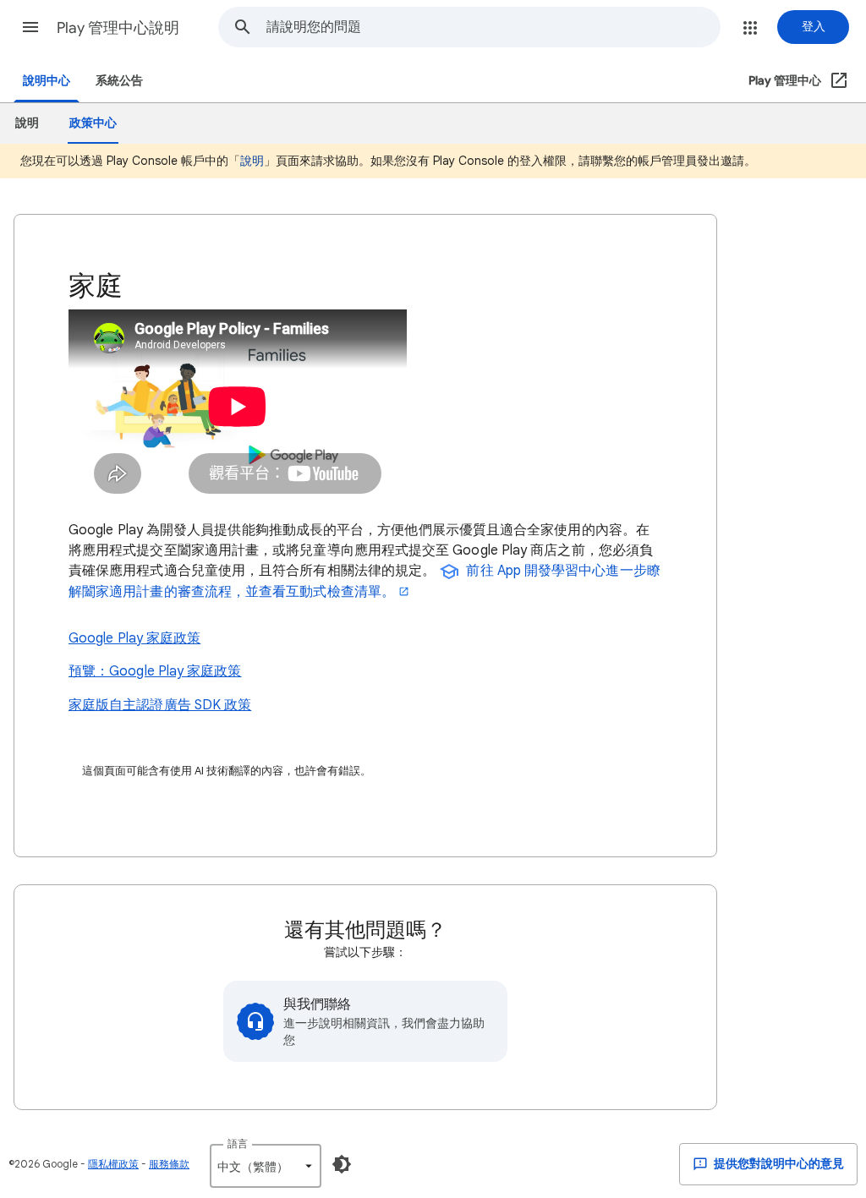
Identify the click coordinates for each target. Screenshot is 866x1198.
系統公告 (119, 81)
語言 (237, 1143)
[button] (30, 27)
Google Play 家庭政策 (134, 638)
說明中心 (46, 81)
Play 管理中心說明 (118, 28)
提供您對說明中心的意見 (777, 1164)
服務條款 (169, 1163)
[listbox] (265, 1166)
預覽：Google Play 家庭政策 (155, 671)
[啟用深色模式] (341, 1164)
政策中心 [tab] (93, 123)
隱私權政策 (113, 1163)
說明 (252, 160)
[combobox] (493, 27)
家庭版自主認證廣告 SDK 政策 (160, 705)
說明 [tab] (27, 123)
